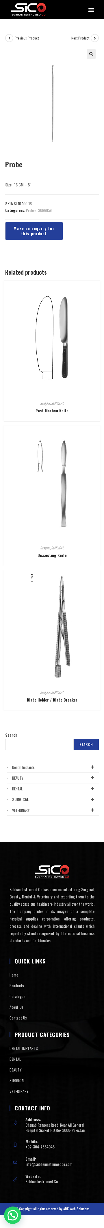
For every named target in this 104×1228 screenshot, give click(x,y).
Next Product (80, 37)
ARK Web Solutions (76, 1208)
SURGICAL (45, 210)
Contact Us (18, 1018)
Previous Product (27, 37)
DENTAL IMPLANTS (24, 1048)
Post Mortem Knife (52, 410)
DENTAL (17, 789)
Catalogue (17, 996)
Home (14, 975)
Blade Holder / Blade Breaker (52, 700)
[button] (91, 10)
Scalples (45, 403)
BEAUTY (17, 778)
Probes (31, 210)
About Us (17, 1007)
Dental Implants (23, 767)
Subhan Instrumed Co (41, 1181)
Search (11, 735)
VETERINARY (21, 810)
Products (17, 985)
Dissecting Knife (52, 555)
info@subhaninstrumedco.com (48, 1164)
